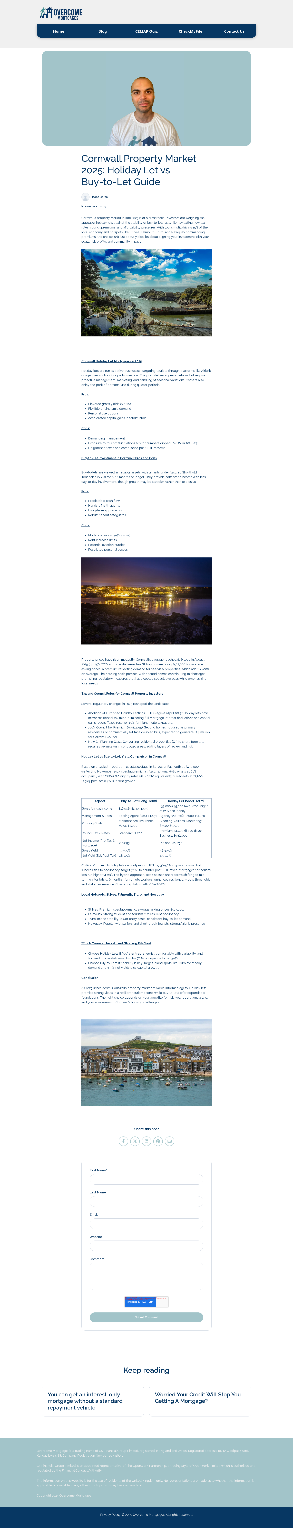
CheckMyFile (190, 31)
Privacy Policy (110, 1514)
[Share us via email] (169, 1141)
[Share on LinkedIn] (146, 1141)
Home (58, 31)
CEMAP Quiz (146, 31)
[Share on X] (135, 1141)
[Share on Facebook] (123, 1141)
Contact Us (234, 31)
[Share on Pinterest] (158, 1141)
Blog (102, 31)
